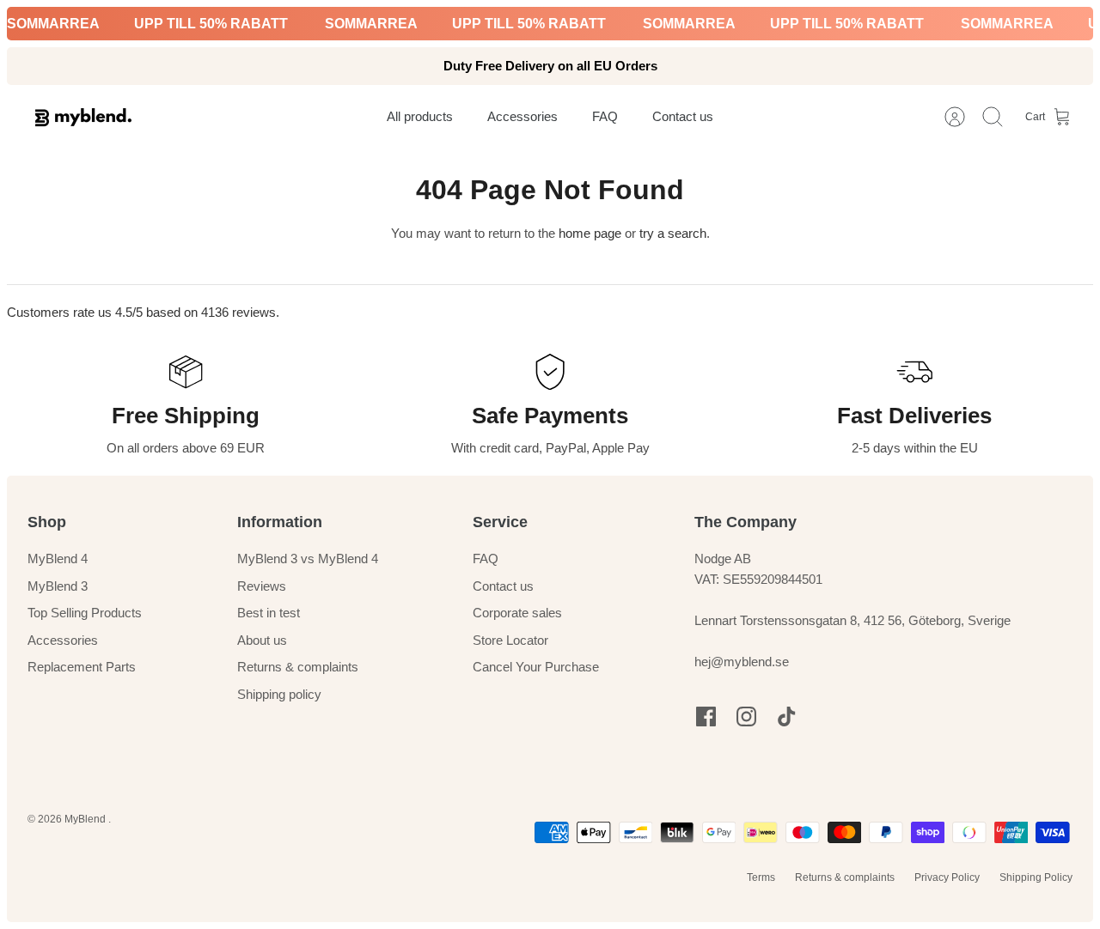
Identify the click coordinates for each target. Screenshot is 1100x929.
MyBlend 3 (58, 586)
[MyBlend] (83, 117)
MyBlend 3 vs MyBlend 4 (307, 558)
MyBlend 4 (58, 558)
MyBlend (86, 819)
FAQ (485, 558)
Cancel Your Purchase (536, 666)
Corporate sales (517, 612)
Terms (761, 877)
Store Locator (510, 640)
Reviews (261, 586)
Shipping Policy (1035, 877)
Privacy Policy (947, 877)
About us (262, 640)
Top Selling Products (85, 612)
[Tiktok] (787, 716)
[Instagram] (746, 716)
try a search (672, 233)
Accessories (63, 640)
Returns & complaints (297, 666)
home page (590, 233)
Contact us (503, 586)
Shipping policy (279, 694)
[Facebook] (706, 716)
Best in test (268, 612)
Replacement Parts (82, 666)
